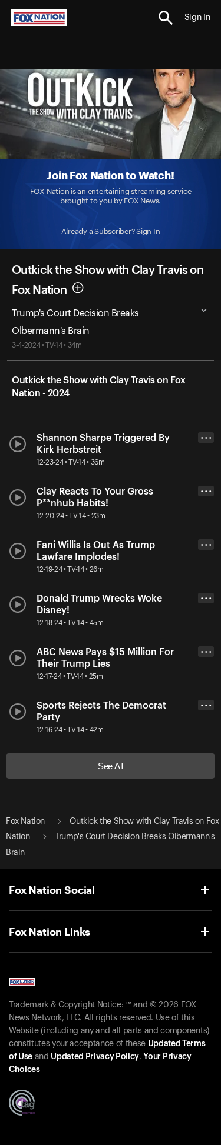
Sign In (148, 231)
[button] (166, 18)
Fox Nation (25, 821)
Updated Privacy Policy (95, 1057)
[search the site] (166, 18)
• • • (206, 438)
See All (110, 766)
